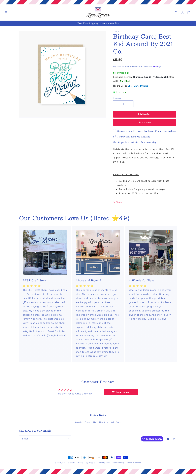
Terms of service (134, 463)
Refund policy (104, 463)
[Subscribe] (67, 438)
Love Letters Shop (70, 463)
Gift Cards (116, 422)
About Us (103, 422)
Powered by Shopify (86, 463)
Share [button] (119, 202)
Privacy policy (118, 463)
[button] (6, 12)
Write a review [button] (121, 392)
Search (78, 422)
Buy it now (144, 122)
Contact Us (90, 422)
